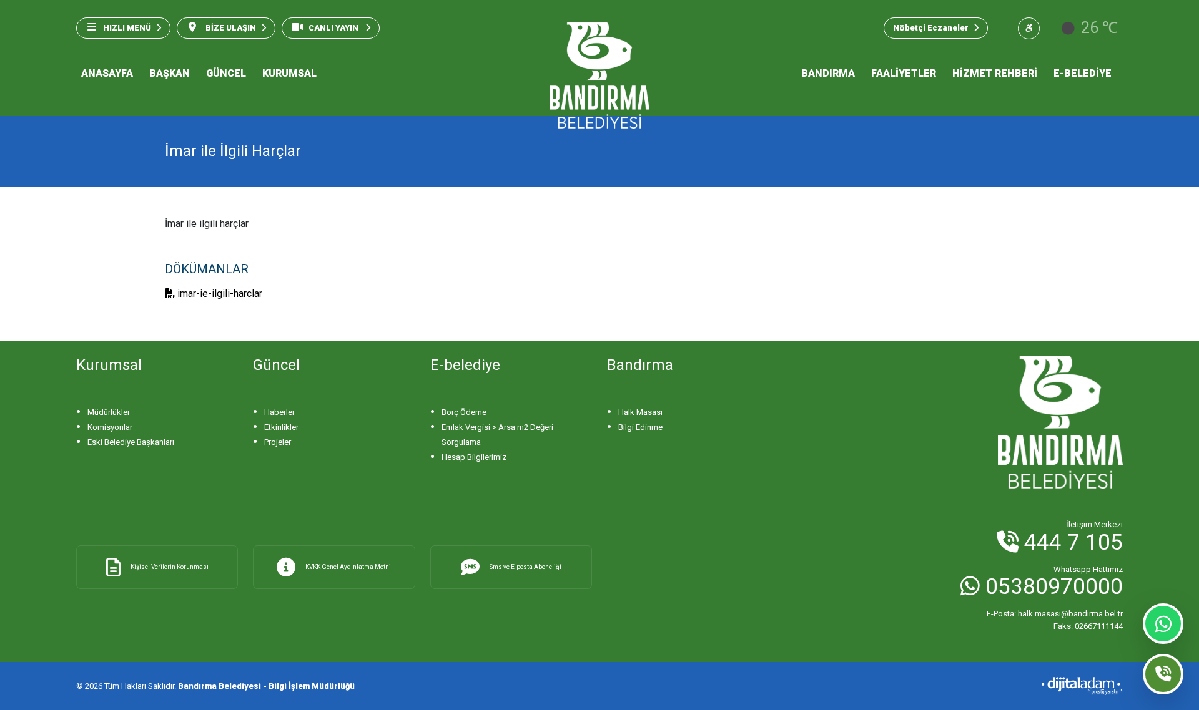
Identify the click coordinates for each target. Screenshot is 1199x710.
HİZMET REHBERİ (994, 73)
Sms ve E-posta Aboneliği (525, 566)
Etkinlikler (281, 427)
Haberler (279, 412)
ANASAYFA (107, 73)
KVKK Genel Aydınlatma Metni (348, 566)
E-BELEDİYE (1082, 73)
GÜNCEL (226, 73)
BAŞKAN (169, 73)
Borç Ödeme (464, 412)
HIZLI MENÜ (127, 27)
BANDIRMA (828, 73)
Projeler (277, 442)
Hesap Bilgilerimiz (474, 457)
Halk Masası (640, 412)
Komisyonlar (109, 427)
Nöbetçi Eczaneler (931, 27)
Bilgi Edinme (640, 427)
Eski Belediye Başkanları (130, 442)
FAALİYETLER (903, 73)
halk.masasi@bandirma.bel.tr (1055, 613)
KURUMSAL (289, 73)
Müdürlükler (108, 412)
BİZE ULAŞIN (230, 27)
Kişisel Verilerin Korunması (170, 566)
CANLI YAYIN (334, 27)
